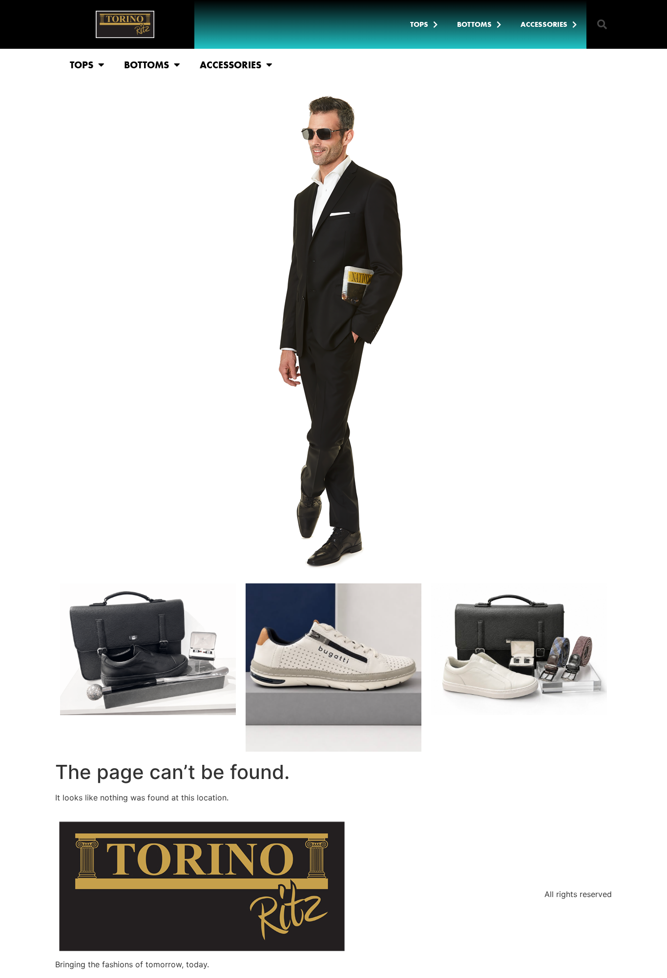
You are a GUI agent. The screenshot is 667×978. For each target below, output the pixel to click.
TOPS (419, 24)
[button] (602, 24)
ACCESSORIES (544, 24)
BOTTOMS (474, 24)
